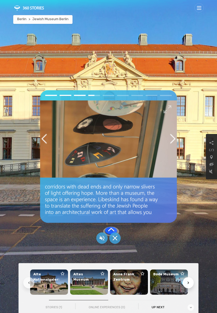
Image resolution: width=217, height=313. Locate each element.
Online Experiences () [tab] (107, 307)
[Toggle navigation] (199, 7)
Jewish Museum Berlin (50, 19)
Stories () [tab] (54, 307)
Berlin (21, 19)
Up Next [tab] (158, 307)
